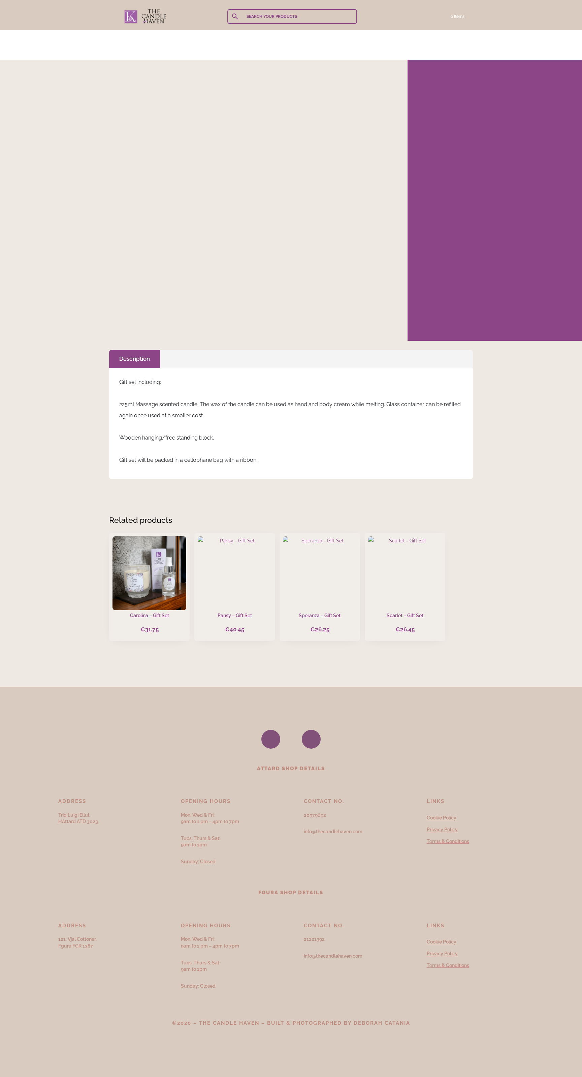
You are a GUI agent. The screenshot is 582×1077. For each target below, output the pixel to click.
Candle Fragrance (135, 243)
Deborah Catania (382, 1023)
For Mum (187, 89)
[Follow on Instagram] (311, 739)
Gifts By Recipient (152, 89)
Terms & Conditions (448, 841)
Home (121, 89)
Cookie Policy (441, 817)
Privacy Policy (442, 829)
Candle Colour (131, 224)
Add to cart (168, 319)
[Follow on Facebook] (270, 739)
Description (134, 358)
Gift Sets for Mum (221, 89)
